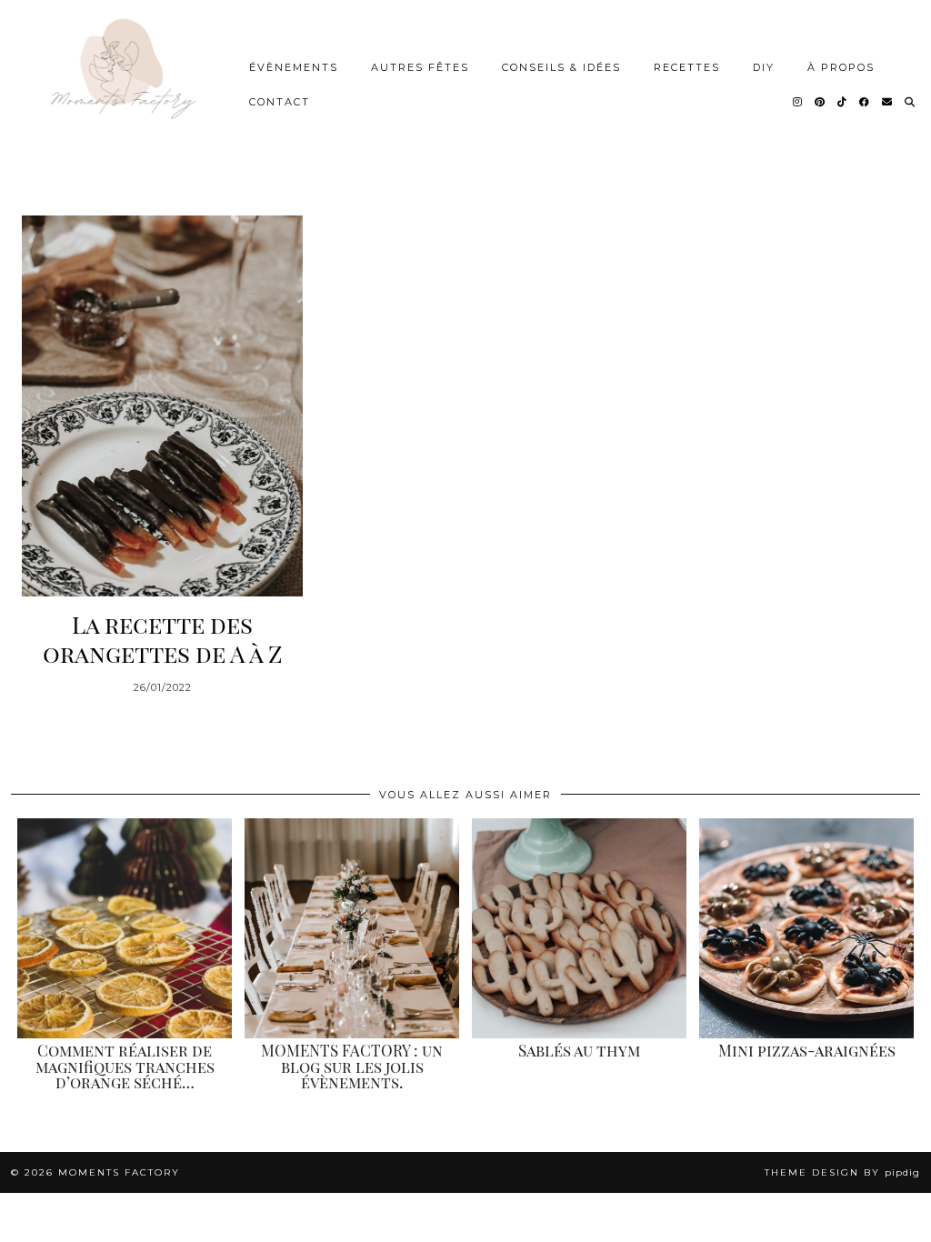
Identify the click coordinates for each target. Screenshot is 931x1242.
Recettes (687, 67)
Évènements (293, 67)
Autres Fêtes (420, 67)
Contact (279, 101)
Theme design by (842, 1172)
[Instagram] (798, 102)
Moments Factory (119, 1172)
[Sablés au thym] (579, 928)
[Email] (888, 102)
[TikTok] (842, 102)
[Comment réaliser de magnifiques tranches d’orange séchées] (124, 928)
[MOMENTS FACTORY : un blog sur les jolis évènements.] (352, 928)
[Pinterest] (820, 102)
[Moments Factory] (121, 85)
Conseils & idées (561, 67)
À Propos (841, 67)
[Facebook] (865, 102)
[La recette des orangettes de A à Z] (162, 405)
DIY (764, 67)
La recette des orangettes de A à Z (162, 638)
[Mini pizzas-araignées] (806, 928)
